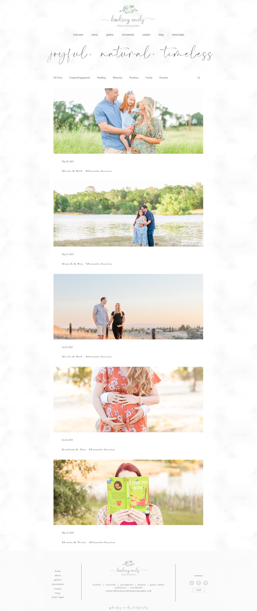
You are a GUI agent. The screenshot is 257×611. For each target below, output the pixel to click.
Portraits (163, 77)
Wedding (101, 77)
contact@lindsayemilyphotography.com (129, 591)
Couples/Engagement (79, 77)
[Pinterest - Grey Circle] (205, 583)
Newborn (133, 77)
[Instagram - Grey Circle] (191, 583)
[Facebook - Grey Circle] (198, 583)
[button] (199, 78)
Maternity (117, 77)
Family (148, 77)
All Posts (57, 77)
